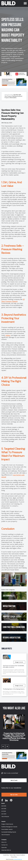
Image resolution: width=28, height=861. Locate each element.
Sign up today (14, 794)
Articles (11, 94)
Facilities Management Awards (9, 826)
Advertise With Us (6, 850)
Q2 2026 (3, 808)
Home (6, 94)
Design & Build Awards (7, 824)
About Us (3, 842)
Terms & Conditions (20, 855)
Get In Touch (14, 780)
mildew (8, 335)
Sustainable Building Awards (8, 832)
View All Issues (5, 816)
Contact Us (4, 845)
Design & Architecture (12, 637)
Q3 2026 (3, 806)
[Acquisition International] (20, 74)
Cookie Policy (6, 855)
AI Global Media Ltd (17, 859)
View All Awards (5, 834)
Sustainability (9, 595)
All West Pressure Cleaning (12, 300)
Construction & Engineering (14, 627)
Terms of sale (13, 855)
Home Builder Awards (6, 829)
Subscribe (4, 847)
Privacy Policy (14, 857)
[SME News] (8, 74)
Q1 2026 (3, 811)
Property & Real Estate (12, 616)
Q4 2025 (3, 814)
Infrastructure (9, 606)
